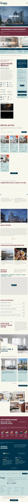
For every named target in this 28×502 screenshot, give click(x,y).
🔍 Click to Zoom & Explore (22, 91)
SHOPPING (23, 274)
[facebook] (9, 483)
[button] (26, 3)
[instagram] (7, 483)
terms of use (14, 498)
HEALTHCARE (18, 274)
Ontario (3, 55)
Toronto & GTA (7, 55)
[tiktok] (10, 483)
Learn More (5, 151)
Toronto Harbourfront (14, 55)
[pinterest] (12, 483)
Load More (14, 173)
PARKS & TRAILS (12, 274)
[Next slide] (8, 139)
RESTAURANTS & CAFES (4, 274)
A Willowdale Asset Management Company (11, 481)
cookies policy (8, 498)
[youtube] (14, 483)
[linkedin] (15, 483)
